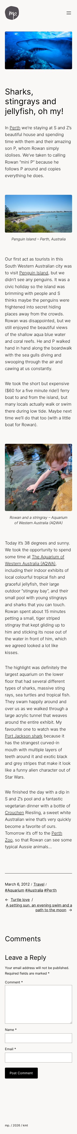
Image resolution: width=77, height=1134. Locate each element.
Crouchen (14, 812)
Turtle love (20, 899)
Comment (14, 982)
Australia (35, 890)
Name (11, 1030)
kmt (25, 1125)
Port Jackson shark (24, 735)
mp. (7, 1125)
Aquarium (15, 890)
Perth (15, 127)
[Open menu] (69, 13)
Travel (38, 884)
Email (10, 1049)
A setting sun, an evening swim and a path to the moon (39, 907)
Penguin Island (33, 272)
